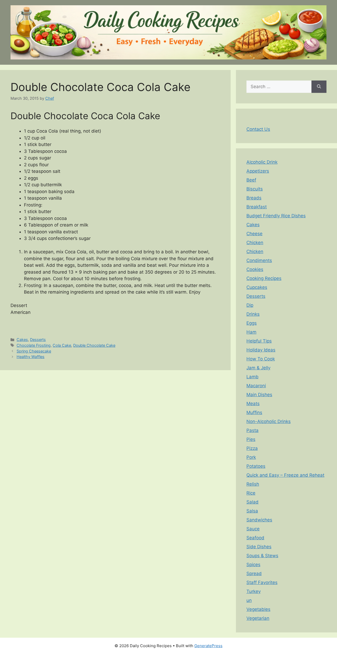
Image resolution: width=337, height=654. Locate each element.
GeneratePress (208, 645)
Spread (254, 573)
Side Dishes (258, 546)
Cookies (254, 269)
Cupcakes (256, 287)
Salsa (252, 511)
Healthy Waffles (30, 356)
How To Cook (260, 358)
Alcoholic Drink (261, 162)
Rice (250, 493)
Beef (251, 180)
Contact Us (258, 129)
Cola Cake (62, 345)
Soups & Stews (262, 555)
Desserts (38, 339)
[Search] (318, 87)
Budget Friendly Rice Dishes (276, 215)
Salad (252, 502)
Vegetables (258, 609)
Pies (250, 439)
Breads (253, 197)
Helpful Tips (259, 341)
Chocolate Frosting (34, 345)
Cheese (254, 233)
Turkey (253, 591)
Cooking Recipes (263, 278)
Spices (253, 564)
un (249, 600)
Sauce (253, 528)
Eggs (251, 323)
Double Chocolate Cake (94, 345)
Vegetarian (257, 618)
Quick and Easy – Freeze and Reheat (285, 475)
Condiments (259, 260)
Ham (251, 332)
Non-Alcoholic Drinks (268, 421)
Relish (252, 484)
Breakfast (256, 206)
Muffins (254, 412)
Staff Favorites (261, 582)
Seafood (255, 537)
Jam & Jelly (258, 367)
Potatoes (255, 466)
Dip (249, 305)
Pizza (252, 448)
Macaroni (256, 385)
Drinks (253, 314)
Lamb (252, 376)
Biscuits (254, 189)
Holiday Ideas (260, 350)
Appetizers (257, 171)
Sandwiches (259, 519)
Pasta (252, 430)
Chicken (254, 242)
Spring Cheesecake (34, 351)
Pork (251, 457)
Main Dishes (259, 394)
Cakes (22, 339)
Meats (253, 403)
